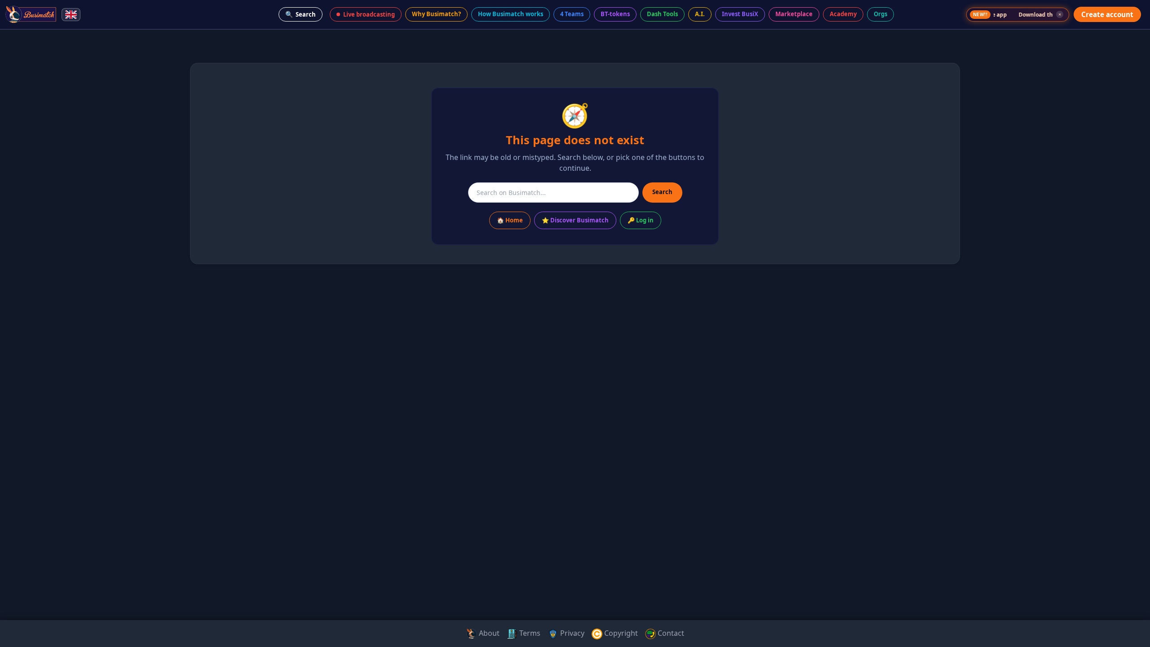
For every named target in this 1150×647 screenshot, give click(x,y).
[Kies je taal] (71, 14)
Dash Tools (662, 14)
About (488, 633)
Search (300, 14)
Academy (843, 14)
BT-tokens (615, 14)
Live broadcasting (369, 14)
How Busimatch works (510, 14)
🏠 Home (510, 220)
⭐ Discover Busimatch (575, 220)
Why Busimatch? (436, 14)
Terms (529, 633)
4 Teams (572, 14)
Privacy (571, 633)
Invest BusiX (740, 14)
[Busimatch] (31, 14)
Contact (670, 633)
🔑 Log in (641, 220)
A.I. (700, 14)
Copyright (620, 633)
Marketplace (794, 14)
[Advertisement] (39, 172)
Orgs (880, 14)
